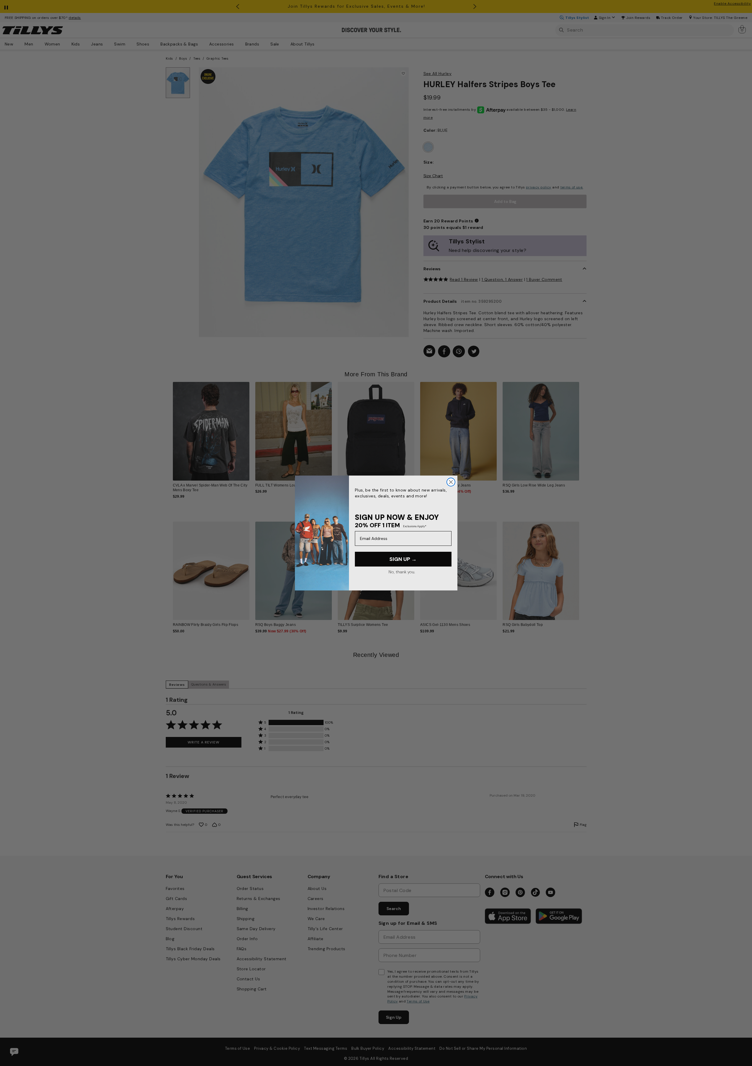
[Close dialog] (451, 482)
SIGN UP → (403, 559)
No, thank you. (402, 571)
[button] (583, 426)
